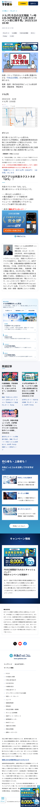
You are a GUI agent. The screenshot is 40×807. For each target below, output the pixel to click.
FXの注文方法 (9, 683)
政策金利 (8, 706)
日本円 (26, 405)
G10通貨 (14, 33)
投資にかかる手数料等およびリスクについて (15, 760)
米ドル (33, 33)
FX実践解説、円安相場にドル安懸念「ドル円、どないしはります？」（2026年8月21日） (10, 388)
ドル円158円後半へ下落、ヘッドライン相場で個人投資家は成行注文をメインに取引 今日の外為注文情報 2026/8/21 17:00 (29, 389)
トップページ (8, 664)
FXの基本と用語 (10, 677)
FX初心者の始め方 (11, 680)
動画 (3, 397)
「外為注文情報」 (12, 77)
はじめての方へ (19, 664)
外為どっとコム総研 (12, 442)
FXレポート (6, 33)
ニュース (8, 699)
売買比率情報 (9, 729)
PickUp (5, 36)
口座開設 (23, 3)
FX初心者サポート (11, 690)
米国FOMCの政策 (11, 726)
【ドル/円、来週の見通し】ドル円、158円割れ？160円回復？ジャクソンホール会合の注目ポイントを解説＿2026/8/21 (10, 426)
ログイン (33, 3)
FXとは (8, 673)
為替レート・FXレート (12, 696)
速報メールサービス (11, 732)
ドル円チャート (8, 310)
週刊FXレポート (7, 437)
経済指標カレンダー (20, 310)
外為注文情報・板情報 (12, 709)
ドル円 (11, 36)
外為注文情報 (31, 310)
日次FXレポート (11, 400)
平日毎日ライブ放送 (12, 402)
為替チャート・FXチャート (13, 716)
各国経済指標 (9, 703)
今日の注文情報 (24, 33)
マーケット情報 (8, 668)
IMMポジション (10, 722)
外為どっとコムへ (19, 526)
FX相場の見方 (9, 686)
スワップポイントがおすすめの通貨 (16, 693)
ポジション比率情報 (11, 713)
